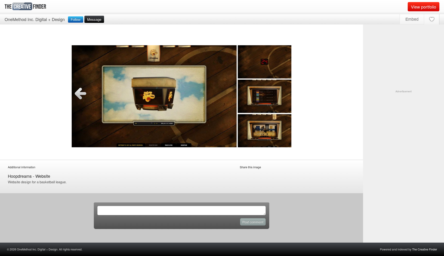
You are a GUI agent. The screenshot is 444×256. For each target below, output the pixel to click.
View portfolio (423, 7)
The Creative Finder (424, 249)
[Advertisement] (403, 122)
